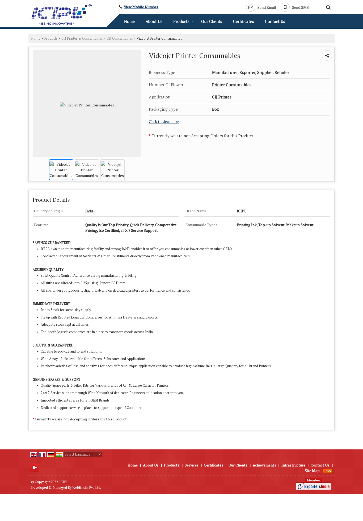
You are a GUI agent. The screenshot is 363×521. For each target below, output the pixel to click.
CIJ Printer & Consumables (82, 38)
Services (192, 465)
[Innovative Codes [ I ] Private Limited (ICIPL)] (61, 14)
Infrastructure (293, 465)
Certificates (243, 21)
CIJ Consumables (120, 38)
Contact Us (275, 21)
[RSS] (328, 470)
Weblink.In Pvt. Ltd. (86, 487)
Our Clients (211, 21)
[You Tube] (34, 467)
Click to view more (164, 121)
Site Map (312, 470)
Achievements (264, 465)
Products (181, 21)
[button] (141, 7)
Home (129, 21)
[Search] (327, 6)
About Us (154, 21)
